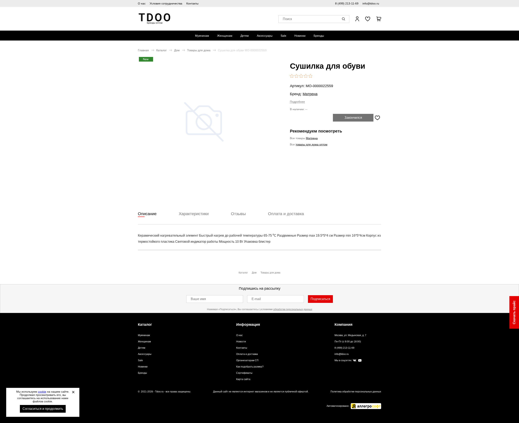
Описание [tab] (147, 214)
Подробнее (297, 101)
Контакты (192, 3)
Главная (143, 50)
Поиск (287, 19)
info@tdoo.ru (370, 3)
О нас (142, 3)
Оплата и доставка (247, 354)
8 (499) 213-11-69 (346, 3)
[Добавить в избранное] (377, 118)
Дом (177, 50)
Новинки (300, 35)
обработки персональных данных (292, 309)
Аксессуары (264, 35)
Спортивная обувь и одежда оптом (154, 19)
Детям (244, 35)
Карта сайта (243, 379)
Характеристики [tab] (194, 214)
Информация (248, 325)
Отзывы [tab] (238, 214)
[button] (344, 19)
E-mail (256, 299)
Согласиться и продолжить (43, 408)
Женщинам (224, 35)
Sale (283, 35)
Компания (344, 325)
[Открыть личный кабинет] (357, 18)
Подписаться (320, 299)
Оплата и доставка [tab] (286, 214)
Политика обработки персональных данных (355, 391)
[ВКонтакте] (354, 360)
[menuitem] (202, 36)
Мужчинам (202, 35)
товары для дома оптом (311, 144)
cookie (42, 391)
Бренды (319, 35)
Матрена (310, 94)
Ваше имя (198, 299)
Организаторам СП (247, 360)
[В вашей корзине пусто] (378, 18)
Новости (241, 341)
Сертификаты (244, 373)
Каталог (161, 50)
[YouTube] (359, 360)
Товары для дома (198, 50)
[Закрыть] (73, 392)
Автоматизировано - (339, 406)
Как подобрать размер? (250, 366)
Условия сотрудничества (166, 3)
